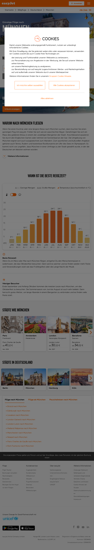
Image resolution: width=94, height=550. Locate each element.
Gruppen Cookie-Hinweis (60, 76)
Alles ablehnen (47, 98)
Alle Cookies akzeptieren (64, 85)
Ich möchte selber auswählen (30, 85)
